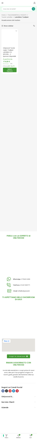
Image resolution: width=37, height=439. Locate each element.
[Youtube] (10, 390)
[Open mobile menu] (2, 3)
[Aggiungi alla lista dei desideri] (16, 31)
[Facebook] (2, 390)
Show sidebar (8, 26)
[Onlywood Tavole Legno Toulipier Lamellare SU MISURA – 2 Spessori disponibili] (9, 37)
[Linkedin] (13, 390)
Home (3, 15)
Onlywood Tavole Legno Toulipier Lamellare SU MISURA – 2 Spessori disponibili (9, 52)
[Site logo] (19, 3)
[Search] (33, 9)
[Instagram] (6, 390)
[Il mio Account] (35, 3)
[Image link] (18, 258)
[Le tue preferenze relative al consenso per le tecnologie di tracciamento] (3, 435)
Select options (10, 70)
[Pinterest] (17, 390)
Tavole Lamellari (7, 17)
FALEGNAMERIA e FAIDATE (17, 15)
